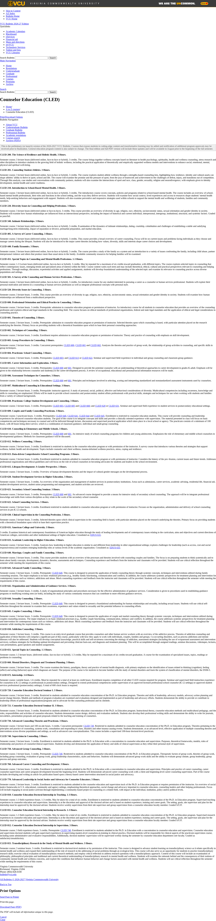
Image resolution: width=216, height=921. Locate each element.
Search (3, 89)
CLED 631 (114, 406)
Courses (9, 79)
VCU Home (11, 19)
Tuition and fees (13, 50)
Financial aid (12, 39)
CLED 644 (84, 416)
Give (203, 3)
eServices (10, 36)
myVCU (10, 44)
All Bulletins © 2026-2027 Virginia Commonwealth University (29, 879)
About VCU (11, 124)
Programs (10, 81)
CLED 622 (87, 358)
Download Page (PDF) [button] (10, 907)
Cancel (3, 917)
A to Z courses (13, 109)
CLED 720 (88, 726)
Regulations (11, 68)
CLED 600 (69, 345)
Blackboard (11, 34)
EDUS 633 (115, 547)
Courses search (13, 138)
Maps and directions (15, 42)
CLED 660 (84, 406)
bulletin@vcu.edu (8, 874)
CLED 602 (95, 345)
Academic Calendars (15, 31)
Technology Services (15, 47)
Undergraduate (13, 71)
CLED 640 (61, 416)
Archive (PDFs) (13, 140)
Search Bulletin (7, 57)
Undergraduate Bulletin (17, 127)
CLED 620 (100, 406)
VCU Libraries (13, 52)
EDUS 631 (95, 535)
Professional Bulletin (15, 132)
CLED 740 (57, 754)
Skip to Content (13, 11)
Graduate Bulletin (14, 130)
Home (9, 65)
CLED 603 (58, 358)
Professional (11, 76)
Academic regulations (16, 135)
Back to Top (5, 884)
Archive (9, 84)
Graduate (10, 73)
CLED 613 (73, 358)
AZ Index (10, 13)
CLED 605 (70, 406)
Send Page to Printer (9, 897)
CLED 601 (80, 345)
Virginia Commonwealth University (65, 3)
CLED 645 (99, 416)
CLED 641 (72, 416)
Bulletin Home (13, 16)
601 (69, 368)
